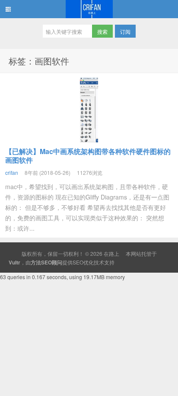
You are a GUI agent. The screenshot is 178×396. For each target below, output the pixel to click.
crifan (11, 172)
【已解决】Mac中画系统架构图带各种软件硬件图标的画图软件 (88, 155)
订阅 (125, 31)
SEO (78, 262)
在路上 (89, 9)
